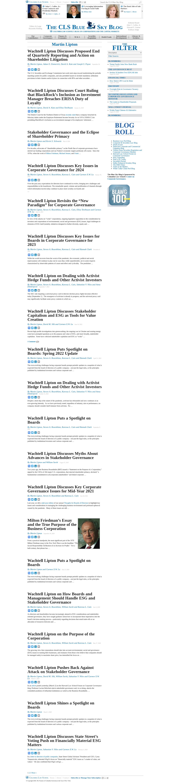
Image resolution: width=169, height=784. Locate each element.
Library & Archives (136, 37)
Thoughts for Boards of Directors (76, 503)
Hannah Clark (86, 249)
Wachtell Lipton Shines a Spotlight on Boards (60, 705)
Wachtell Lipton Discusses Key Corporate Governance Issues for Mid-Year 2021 (64, 489)
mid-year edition (47, 503)
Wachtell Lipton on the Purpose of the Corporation (61, 636)
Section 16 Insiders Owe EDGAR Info (124, 72)
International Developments (121, 37)
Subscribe (74, 2)
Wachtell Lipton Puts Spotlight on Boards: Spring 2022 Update (57, 351)
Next (142, 11)
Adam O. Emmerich (51, 64)
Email (82, 2)
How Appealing (119, 157)
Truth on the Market (120, 167)
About (58, 2)
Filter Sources (113, 56)
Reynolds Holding (35, 29)
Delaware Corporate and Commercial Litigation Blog (126, 147)
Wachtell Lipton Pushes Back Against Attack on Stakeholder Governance (60, 669)
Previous (27, 11)
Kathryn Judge (133, 30)
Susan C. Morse (131, 12)
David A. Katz (67, 64)
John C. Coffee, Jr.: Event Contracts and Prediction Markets (51, 8)
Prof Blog (131, 169)
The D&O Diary (119, 165)
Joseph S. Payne (84, 64)
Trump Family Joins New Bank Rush (123, 64)
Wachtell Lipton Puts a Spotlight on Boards (59, 420)
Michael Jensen (64, 153)
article (34, 686)
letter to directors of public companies (44, 757)
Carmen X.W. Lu (87, 174)
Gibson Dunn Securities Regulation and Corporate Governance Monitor (127, 151)
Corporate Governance (47, 37)
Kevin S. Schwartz (53, 141)
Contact (66, 2)
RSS (80, 2)
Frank (76, 153)
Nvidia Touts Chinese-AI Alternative (123, 110)
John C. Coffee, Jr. (54, 14)
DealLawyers (118, 145)
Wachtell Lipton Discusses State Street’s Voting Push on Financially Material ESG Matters (64, 740)
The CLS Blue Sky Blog (84, 27)
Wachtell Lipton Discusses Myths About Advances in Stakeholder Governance (62, 455)
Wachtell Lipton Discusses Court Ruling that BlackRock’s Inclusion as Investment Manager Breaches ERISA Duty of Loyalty (64, 96)
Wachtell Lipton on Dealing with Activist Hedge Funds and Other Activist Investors (64, 277)
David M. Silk (49, 324)
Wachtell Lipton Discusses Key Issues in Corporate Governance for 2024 (62, 167)
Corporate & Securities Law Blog (125, 143)
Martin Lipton (64, 44)
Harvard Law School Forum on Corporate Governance (124, 155)
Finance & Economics (62, 37)
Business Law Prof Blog (122, 141)
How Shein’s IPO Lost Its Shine (121, 81)
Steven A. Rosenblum (52, 174)
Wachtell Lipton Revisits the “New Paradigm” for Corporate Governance (61, 202)
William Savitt (52, 462)
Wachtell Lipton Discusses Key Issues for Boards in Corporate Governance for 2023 (63, 240)
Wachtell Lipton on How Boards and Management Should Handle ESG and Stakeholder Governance (61, 598)
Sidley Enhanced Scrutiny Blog (124, 163)
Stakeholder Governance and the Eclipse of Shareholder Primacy (63, 134)
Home (52, 2)
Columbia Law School (39, 2)
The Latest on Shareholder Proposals (123, 102)
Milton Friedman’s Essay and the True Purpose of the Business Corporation (52, 524)
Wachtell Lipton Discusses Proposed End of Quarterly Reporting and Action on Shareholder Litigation (63, 55)
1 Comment (31, 341)
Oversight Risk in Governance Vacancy (124, 89)
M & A (77, 37)
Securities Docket (119, 161)
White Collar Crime (120, 169)
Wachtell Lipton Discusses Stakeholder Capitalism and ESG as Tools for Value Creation (61, 315)
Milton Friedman (52, 153)
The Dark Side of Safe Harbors (131, 7)
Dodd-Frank (107, 37)
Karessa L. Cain (68, 174)
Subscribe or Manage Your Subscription (86, 778)
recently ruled (71, 115)
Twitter (85, 2)
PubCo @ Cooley (119, 159)
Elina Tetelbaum (66, 108)
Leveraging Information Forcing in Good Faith (92, 7)
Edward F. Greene (133, 27)
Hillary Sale (88, 12)
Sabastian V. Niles (84, 284)
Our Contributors (33, 37)
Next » (34, 773)
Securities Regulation (92, 37)
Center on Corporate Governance (120, 178)
